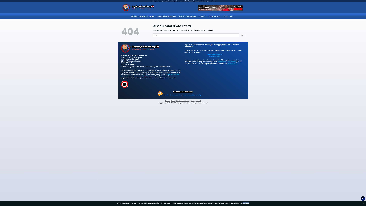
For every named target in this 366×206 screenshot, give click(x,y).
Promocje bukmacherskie (166, 16)
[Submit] (242, 35)
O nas (193, 101)
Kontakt (198, 101)
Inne (232, 16)
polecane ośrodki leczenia (144, 76)
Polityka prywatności (182, 101)
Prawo (225, 16)
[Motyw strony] (363, 198)
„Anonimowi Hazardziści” (227, 62)
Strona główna (170, 101)
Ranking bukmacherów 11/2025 (142, 16)
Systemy (202, 16)
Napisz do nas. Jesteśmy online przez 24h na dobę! (183, 95)
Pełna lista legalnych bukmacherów (214, 55)
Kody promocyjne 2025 (187, 16)
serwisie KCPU (233, 64)
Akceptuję (246, 203)
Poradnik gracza (214, 16)
